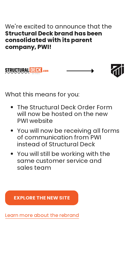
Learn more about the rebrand (42, 215)
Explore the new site (42, 197)
